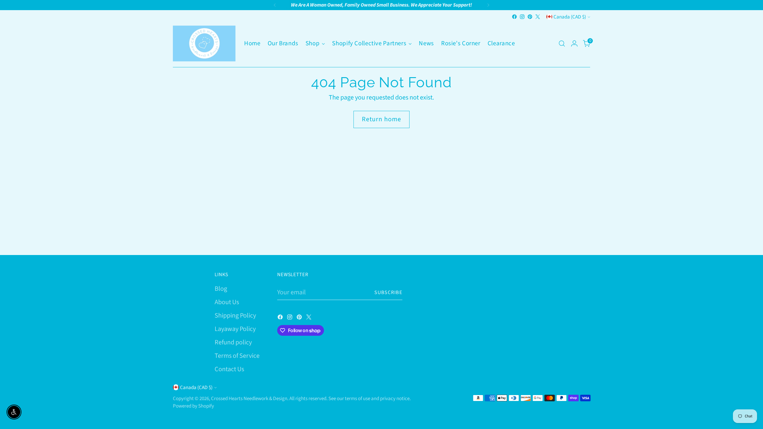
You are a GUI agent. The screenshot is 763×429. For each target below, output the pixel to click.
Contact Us (229, 369)
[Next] (488, 5)
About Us (227, 302)
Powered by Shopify (193, 406)
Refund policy (233, 342)
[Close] (747, 272)
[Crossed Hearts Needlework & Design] (204, 43)
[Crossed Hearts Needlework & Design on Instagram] (522, 16)
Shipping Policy (235, 315)
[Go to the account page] (574, 43)
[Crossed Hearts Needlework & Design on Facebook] (514, 16)
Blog (221, 288)
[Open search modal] (562, 43)
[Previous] (274, 5)
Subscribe (388, 292)
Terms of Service (237, 355)
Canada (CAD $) (569, 17)
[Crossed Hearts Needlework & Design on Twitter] (537, 16)
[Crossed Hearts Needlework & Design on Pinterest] (530, 16)
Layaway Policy (235, 329)
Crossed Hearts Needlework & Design (249, 398)
